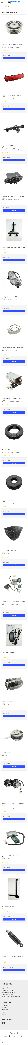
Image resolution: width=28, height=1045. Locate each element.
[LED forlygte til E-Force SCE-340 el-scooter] (14, 686)
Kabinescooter (5, 1005)
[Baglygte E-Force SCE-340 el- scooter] (14, 79)
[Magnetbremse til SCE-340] (14, 737)
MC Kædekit (5, 1009)
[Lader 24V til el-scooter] (14, 637)
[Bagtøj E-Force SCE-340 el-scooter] (14, 130)
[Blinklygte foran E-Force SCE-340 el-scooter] (14, 332)
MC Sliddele (4, 1012)
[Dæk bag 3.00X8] (14, 434)
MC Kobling (4, 1011)
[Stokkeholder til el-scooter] (14, 891)
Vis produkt (14, 58)
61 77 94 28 (10, 990)
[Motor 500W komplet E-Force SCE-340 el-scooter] (14, 788)
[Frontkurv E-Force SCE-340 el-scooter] (14, 535)
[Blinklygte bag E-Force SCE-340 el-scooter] (14, 281)
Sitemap (4, 998)
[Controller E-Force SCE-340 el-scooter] (14, 383)
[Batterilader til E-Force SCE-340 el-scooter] (14, 181)
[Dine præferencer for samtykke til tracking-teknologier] (2, 1042)
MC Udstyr (4, 1007)
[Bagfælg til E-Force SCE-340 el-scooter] (14, 29)
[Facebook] (3, 1023)
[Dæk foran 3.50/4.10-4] (14, 484)
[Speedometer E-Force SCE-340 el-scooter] (14, 840)
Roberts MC (14, 1033)
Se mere (4, 1014)
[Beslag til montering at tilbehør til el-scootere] (14, 232)
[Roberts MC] (14, 2)
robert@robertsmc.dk (10, 992)
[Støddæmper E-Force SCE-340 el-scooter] (14, 940)
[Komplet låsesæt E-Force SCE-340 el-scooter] (14, 586)
